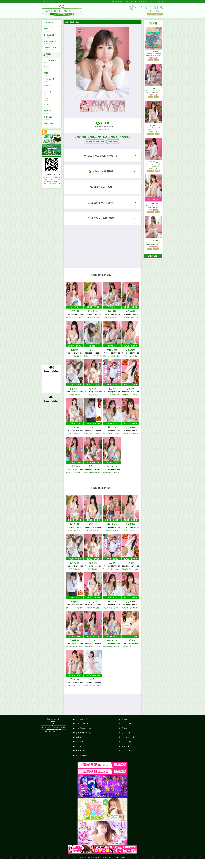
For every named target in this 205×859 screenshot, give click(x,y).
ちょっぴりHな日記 (50, 61)
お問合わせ (47, 112)
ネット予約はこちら (50, 42)
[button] (102, 155)
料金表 (46, 74)
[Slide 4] (111, 106)
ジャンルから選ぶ (50, 36)
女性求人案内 (48, 118)
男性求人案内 (48, 124)
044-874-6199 (53, 732)
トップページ (48, 23)
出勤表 (47, 30)
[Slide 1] (84, 106)
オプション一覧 (49, 80)
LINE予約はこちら (50, 48)
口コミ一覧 (47, 93)
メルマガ (47, 105)
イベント (47, 99)
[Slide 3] (102, 106)
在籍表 (48, 55)
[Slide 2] (93, 106)
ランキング (47, 67)
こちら (51, 179)
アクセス (47, 86)
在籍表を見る (153, 255)
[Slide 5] (120, 106)
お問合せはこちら (156, 14)
